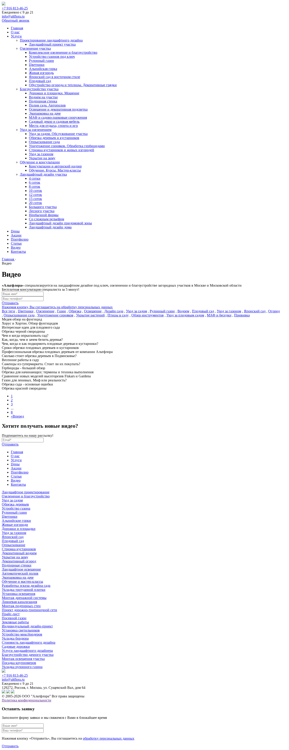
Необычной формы (43, 215)
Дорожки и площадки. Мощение (54, 93)
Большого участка (43, 207)
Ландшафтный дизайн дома (50, 227)
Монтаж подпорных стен (21, 606)
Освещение (93, 311)
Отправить (10, 303)
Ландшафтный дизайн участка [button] (43, 174)
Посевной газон (14, 618)
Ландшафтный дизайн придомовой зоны (60, 223)
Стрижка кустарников (19, 549)
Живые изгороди (15, 525)
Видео (16, 247)
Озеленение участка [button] (35, 48)
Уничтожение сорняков (55, 315)
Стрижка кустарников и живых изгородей (61, 150)
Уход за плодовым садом (185, 315)
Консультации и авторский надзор (55, 166)
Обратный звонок (15, 20)
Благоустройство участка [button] (39, 89)
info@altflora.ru (13, 16)
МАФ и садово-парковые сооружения (58, 117)
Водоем (183, 311)
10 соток (35, 191)
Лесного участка (41, 211)
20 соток (35, 203)
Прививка (242, 315)
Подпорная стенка (43, 101)
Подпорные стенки (16, 565)
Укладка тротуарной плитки (23, 590)
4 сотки (34, 178)
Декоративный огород (19, 561)
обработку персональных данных (108, 738)
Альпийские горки (16, 520)
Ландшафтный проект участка (52, 44)
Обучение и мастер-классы (22, 581)
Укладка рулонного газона (22, 667)
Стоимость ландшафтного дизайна (28, 642)
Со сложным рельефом (46, 219)
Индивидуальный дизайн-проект (27, 626)
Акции (16, 235)
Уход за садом (136, 311)
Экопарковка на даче (45, 113)
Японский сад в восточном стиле (54, 77)
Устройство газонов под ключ (52, 56)
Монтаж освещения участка (23, 659)
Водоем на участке (43, 97)
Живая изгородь (41, 73)
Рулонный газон (41, 61)
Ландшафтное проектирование (25, 492)
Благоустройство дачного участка (28, 655)
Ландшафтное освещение (21, 569)
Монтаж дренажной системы (24, 598)
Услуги (16, 36)
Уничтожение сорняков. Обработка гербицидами (67, 146)
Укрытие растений (90, 315)
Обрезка (75, 311)
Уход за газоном (41, 154)
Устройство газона (16, 508)
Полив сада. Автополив (47, 105)
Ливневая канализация (19, 602)
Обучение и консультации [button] (40, 162)
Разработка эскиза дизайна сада (26, 585)
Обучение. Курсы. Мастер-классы (55, 170)
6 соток (34, 182)
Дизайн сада (113, 311)
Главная (17, 28)
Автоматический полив (20, 573)
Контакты (18, 251)
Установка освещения (18, 594)
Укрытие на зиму (42, 158)
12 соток (35, 195)
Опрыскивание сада (44, 142)
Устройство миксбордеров (22, 634)
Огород (274, 311)
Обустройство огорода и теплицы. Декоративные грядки (73, 85)
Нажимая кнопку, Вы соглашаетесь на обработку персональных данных (57, 307)
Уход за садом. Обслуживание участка (58, 134)
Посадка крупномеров (19, 663)
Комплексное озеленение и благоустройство (63, 52)
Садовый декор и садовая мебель (54, 121)
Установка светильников (21, 630)
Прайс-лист (11, 614)
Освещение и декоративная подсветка (58, 109)
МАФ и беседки (219, 315)
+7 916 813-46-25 (15, 8)
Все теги (8, 311)
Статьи (16, 243)
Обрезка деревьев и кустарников (54, 138)
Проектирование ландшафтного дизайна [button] (51, 40)
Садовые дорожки (16, 646)
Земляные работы (15, 622)
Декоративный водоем (19, 553)
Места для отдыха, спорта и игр (53, 126)
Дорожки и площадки (18, 529)
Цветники (36, 65)
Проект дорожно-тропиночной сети (29, 610)
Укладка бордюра (15, 638)
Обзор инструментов (147, 315)
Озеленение (45, 311)
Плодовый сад (40, 81)
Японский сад (255, 311)
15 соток (35, 199)
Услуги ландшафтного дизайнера (27, 650)
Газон (61, 311)
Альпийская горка (43, 69)
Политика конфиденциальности (26, 700)
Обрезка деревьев (15, 504)
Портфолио (19, 239)
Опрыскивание (13, 545)
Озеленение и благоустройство (26, 496)
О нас (15, 32)
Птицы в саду (118, 315)
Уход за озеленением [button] (35, 130)
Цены (15, 231)
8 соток (34, 186)
